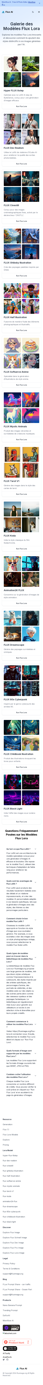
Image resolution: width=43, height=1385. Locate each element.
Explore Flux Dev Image (13, 1242)
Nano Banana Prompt (12, 1305)
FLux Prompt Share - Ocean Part (17, 1289)
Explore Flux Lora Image (13, 1253)
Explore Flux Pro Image (13, 1248)
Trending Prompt (10, 1310)
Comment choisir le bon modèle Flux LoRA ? (17, 919)
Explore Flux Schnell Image (15, 1237)
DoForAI (6, 1315)
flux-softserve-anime (12, 1181)
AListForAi (7, 1357)
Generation (7, 1124)
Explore (6, 1140)
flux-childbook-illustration (14, 1217)
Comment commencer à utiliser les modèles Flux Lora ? (19, 1024)
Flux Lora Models (10, 1134)
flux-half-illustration (11, 1176)
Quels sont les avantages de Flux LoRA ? (19, 882)
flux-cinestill (8, 1166)
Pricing (6, 1145)
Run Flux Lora (21, 106)
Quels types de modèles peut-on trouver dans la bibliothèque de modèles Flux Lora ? (19, 957)
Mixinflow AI (8, 1320)
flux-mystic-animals (11, 1186)
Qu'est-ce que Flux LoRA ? (18, 849)
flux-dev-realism (10, 1160)
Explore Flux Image (11, 1232)
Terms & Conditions (11, 1268)
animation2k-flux (10, 1201)
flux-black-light (9, 1222)
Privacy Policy (9, 1263)
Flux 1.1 (6, 1129)
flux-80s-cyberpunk (11, 1211)
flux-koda (7, 1196)
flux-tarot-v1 (8, 1191)
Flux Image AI (6, 1383)
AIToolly (6, 1353)
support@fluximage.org (13, 1274)
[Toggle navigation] (39, 12)
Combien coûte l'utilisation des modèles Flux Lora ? (18, 1075)
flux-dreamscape (10, 1206)
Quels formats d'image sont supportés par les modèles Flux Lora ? (19, 1053)
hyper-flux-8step (10, 1155)
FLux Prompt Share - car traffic (17, 1284)
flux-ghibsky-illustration (13, 1171)
